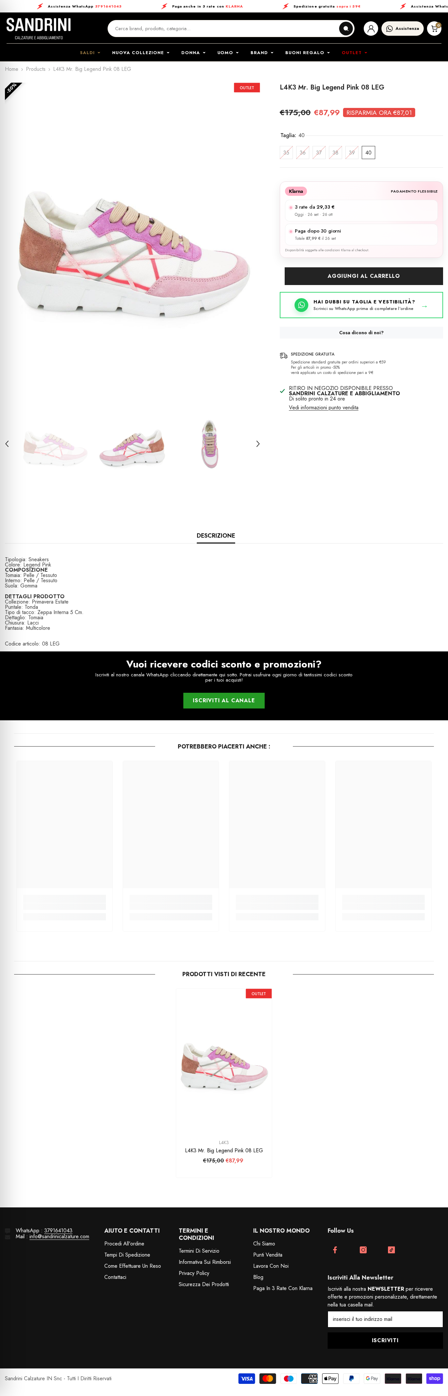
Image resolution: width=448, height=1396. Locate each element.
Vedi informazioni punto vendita (323, 408)
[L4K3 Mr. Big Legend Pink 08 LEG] (224, 1060)
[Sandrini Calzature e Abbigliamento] (39, 28)
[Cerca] (346, 28)
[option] (132, 238)
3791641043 (58, 1230)
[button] (7, 444)
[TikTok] (391, 1250)
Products (36, 69)
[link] (64, 906)
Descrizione (216, 535)
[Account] (371, 28)
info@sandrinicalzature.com (59, 1236)
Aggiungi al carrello (364, 276)
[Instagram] (363, 1250)
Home (11, 69)
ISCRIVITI (385, 1340)
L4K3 (224, 1142)
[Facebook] (335, 1250)
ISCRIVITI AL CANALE (224, 700)
